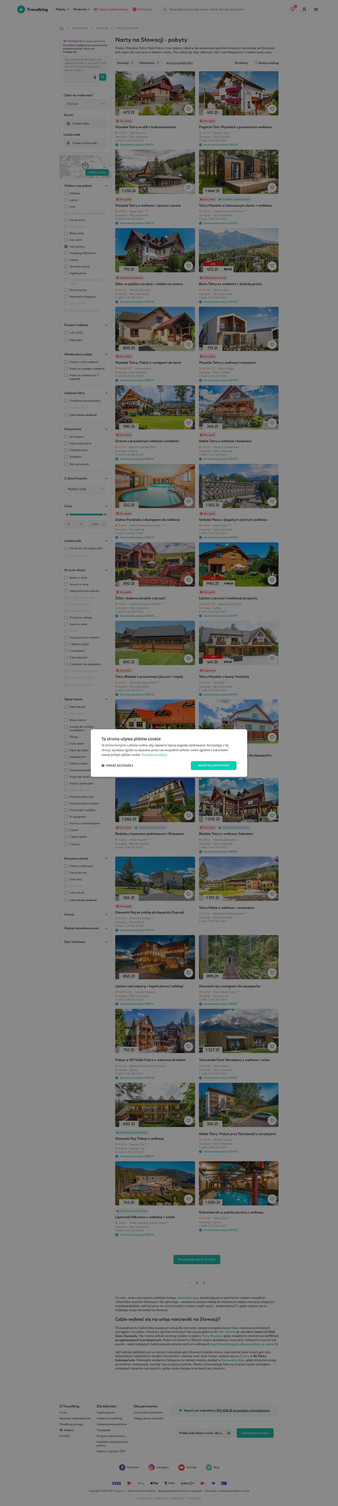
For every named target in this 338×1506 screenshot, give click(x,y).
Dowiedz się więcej (154, 755)
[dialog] (169, 753)
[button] (117, 765)
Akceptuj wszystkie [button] (213, 765)
